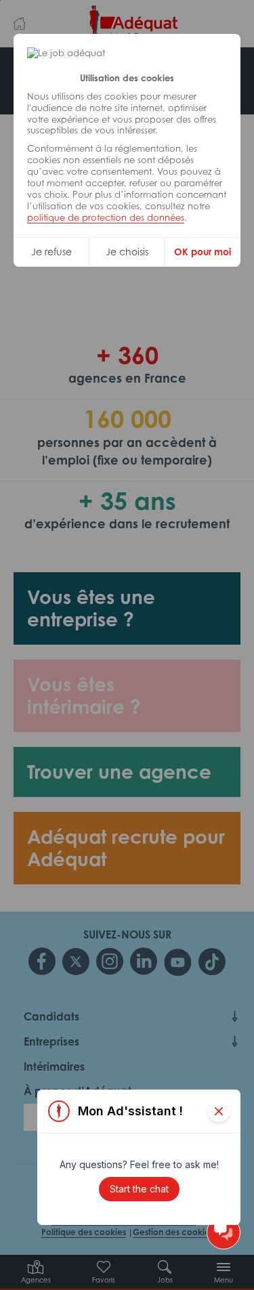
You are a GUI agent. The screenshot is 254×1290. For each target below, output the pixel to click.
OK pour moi (202, 251)
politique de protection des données (105, 217)
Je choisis (127, 251)
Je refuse (51, 251)
